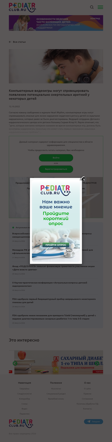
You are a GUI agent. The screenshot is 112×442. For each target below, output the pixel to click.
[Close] (81, 177)
